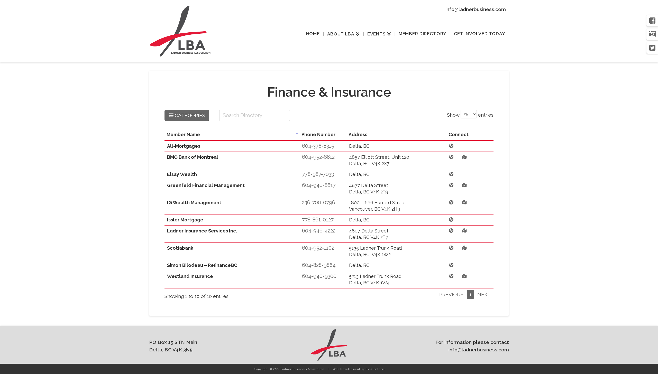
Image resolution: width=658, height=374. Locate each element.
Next (484, 294)
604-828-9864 (319, 265)
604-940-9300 (319, 276)
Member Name (183, 134)
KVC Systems (375, 369)
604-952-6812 (318, 157)
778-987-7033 (318, 174)
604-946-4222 (318, 231)
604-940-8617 (319, 185)
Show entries (470, 114)
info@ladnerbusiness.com (475, 9)
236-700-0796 (318, 202)
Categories (189, 115)
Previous (451, 294)
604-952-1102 (318, 248)
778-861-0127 (318, 220)
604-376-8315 (318, 146)
